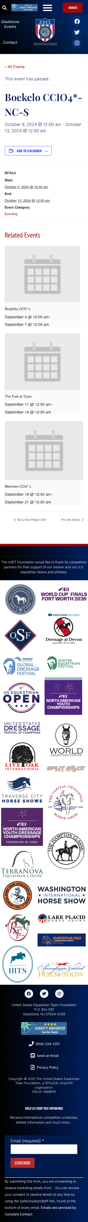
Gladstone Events (10, 24)
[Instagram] (77, 43)
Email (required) (27, 1141)
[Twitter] (77, 32)
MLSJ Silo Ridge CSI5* (32, 519)
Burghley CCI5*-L (18, 308)
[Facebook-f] (29, 993)
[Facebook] (77, 21)
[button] (4, 7)
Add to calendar (29, 150)
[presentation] (42, 274)
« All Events (15, 66)
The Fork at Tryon (18, 396)
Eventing (11, 213)
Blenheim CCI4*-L (18, 486)
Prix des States (71, 519)
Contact (10, 42)
